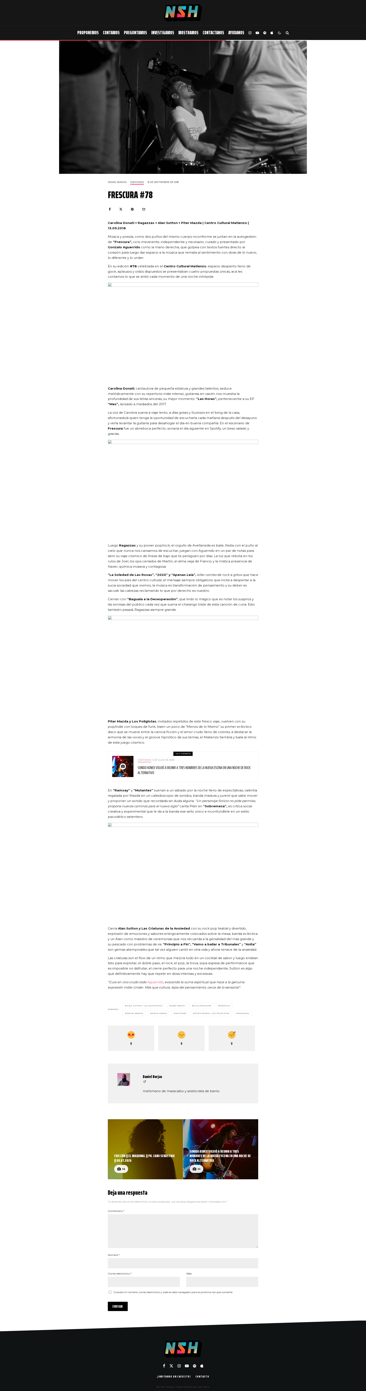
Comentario (116, 1210)
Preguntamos (135, 32)
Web (189, 1273)
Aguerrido (155, 982)
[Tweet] (120, 209)
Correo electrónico (120, 1273)
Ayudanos (236, 32)
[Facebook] (164, 1366)
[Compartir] (110, 209)
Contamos (111, 32)
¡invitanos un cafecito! (174, 1376)
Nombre (114, 1254)
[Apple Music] (271, 33)
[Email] (143, 209)
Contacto (202, 1376)
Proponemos (88, 32)
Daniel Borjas (117, 182)
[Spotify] (264, 33)
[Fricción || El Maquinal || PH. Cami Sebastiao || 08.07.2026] (145, 1149)
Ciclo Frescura (202, 1006)
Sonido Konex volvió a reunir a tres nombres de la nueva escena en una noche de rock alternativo (194, 770)
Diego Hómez (159, 1013)
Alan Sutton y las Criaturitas (144, 1006)
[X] (171, 1366)
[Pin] (132, 209)
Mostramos (188, 32)
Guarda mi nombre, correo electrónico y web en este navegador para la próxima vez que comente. (173, 1292)
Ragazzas (243, 1013)
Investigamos (162, 32)
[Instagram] (250, 33)
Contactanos (213, 32)
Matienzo (180, 1013)
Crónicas (224, 1006)
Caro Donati (178, 1006)
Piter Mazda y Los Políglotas (212, 1013)
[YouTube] (257, 33)
